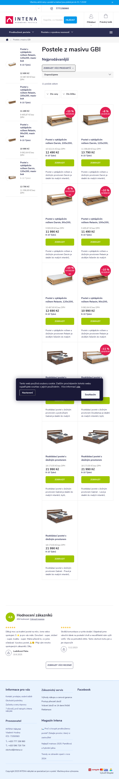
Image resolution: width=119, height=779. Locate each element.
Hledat (70, 20)
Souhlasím (90, 394)
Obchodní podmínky (14, 700)
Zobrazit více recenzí (59, 665)
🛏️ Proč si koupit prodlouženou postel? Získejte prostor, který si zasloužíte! (56, 733)
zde (78, 386)
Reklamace (46, 709)
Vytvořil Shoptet (106, 773)
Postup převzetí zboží (51, 701)
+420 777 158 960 (16, 741)
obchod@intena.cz (14, 750)
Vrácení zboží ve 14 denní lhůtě (56, 705)
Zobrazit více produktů (57, 68)
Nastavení (27, 392)
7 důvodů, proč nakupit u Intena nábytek (19, 709)
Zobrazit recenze (37, 619)
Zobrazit (60, 162)
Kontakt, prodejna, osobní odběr (19, 696)
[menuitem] (22, 32)
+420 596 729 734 (16, 745)
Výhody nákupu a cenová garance (57, 697)
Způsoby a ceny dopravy (16, 704)
